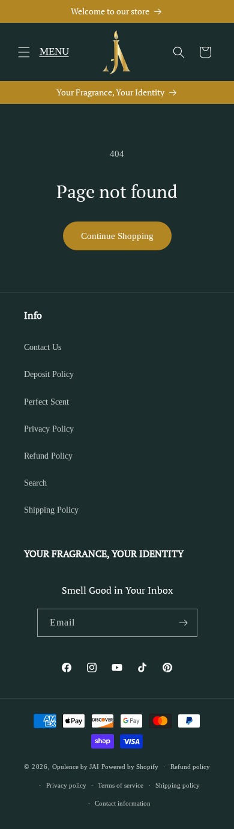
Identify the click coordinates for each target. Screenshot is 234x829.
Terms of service (120, 785)
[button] (24, 52)
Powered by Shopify (129, 766)
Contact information (123, 803)
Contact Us (42, 347)
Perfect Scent (46, 401)
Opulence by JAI (75, 766)
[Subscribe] (183, 623)
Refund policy (190, 766)
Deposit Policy (49, 374)
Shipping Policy (51, 509)
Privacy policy (66, 785)
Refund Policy (48, 455)
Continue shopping (117, 236)
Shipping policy (177, 785)
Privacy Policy (49, 428)
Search (35, 482)
